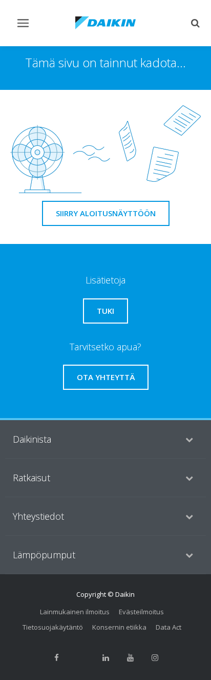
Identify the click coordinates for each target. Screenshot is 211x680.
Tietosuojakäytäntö (53, 627)
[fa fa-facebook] (56, 657)
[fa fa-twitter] (81, 657)
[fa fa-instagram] (154, 657)
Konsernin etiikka (119, 627)
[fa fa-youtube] (130, 657)
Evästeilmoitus (141, 611)
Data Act (168, 627)
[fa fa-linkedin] (105, 657)
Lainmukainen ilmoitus (75, 611)
